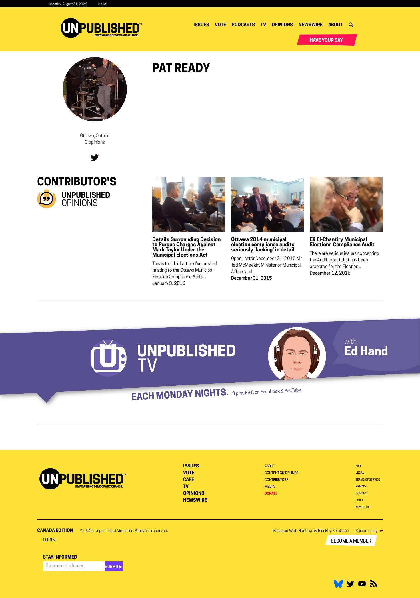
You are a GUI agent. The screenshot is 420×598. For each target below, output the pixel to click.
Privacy (361, 486)
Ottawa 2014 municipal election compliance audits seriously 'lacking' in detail (263, 245)
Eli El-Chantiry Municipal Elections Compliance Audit (342, 242)
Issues (201, 25)
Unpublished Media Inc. (114, 531)
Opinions (282, 25)
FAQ (358, 466)
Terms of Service (368, 479)
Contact (361, 493)
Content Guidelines (281, 473)
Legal (360, 473)
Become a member (351, 541)
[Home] (104, 28)
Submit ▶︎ (114, 567)
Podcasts (243, 25)
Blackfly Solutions (333, 531)
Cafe (188, 480)
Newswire (311, 25)
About (335, 25)
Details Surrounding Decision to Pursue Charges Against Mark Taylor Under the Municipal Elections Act (186, 247)
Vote (220, 25)
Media (270, 487)
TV (263, 25)
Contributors (276, 480)
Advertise (363, 507)
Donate (271, 493)
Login (49, 540)
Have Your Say (326, 40)
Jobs (359, 500)
